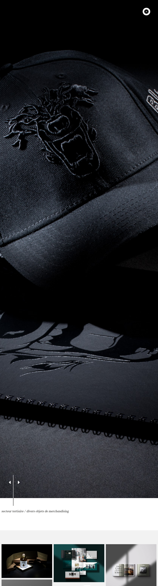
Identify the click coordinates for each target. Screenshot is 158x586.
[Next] (18, 482)
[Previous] (9, 482)
